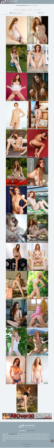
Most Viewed (29, 9)
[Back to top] (52, 441)
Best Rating (23, 9)
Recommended (37, 9)
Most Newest (16, 9)
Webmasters (27, 446)
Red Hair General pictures (27, 444)
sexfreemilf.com (30, 430)
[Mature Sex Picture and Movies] (27, 419)
